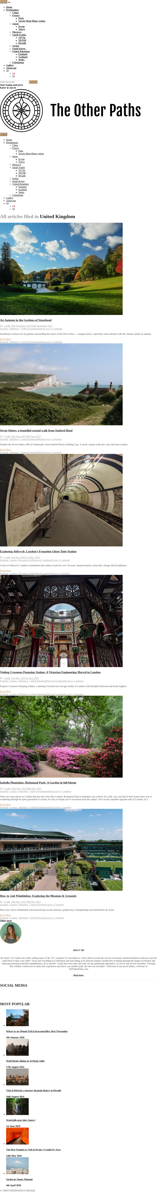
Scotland (22, 57)
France (16, 15)
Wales (21, 59)
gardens (40, 328)
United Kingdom (21, 51)
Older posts (6, 920)
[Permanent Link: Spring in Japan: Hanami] (17, 1173)
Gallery (10, 65)
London (13, 560)
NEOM (22, 40)
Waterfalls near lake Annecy (20, 1120)
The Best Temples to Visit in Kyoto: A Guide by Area (33, 1149)
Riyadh (22, 43)
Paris (21, 18)
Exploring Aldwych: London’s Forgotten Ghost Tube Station (38, 551)
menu (3, 1)
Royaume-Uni (25, 560)
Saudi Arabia (19, 35)
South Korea (18, 48)
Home (9, 7)
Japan (15, 23)
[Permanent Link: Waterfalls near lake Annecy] (17, 1114)
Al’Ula (21, 37)
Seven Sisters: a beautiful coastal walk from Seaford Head (36, 430)
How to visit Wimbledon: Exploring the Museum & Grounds (38, 895)
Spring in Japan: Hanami (19, 1179)
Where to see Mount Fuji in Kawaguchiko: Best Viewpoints (37, 1031)
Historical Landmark (42, 560)
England (22, 54)
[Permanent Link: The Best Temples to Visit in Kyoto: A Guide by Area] (17, 1143)
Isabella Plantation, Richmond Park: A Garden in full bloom (38, 782)
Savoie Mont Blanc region (31, 21)
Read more (78, 975)
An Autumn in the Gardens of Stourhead (26, 320)
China (15, 12)
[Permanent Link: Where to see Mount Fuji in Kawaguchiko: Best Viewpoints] (17, 1025)
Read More (5, 339)
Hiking (40, 439)
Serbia (15, 46)
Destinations (12, 10)
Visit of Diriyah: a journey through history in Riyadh (33, 1090)
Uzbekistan (18, 62)
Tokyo (21, 29)
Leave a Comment (53, 328)
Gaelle (7, 326)
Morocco (16, 32)
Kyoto (21, 26)
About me (11, 68)
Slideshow (14, 328)
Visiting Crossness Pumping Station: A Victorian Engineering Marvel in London (50, 672)
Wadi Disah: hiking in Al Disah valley (25, 1061)
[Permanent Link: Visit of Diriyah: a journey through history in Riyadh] (17, 1084)
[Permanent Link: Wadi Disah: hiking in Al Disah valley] (17, 1055)
